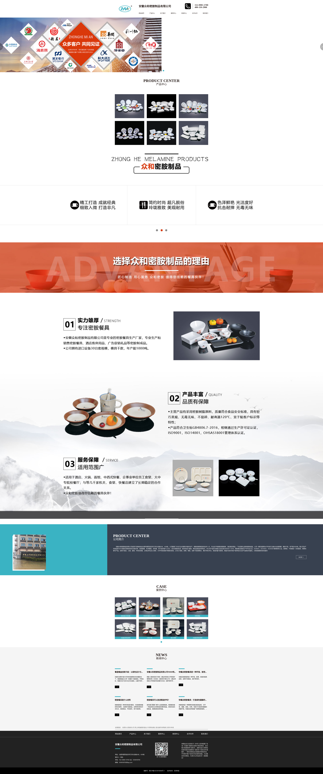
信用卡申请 (170, 727)
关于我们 (163, 13)
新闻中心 (184, 13)
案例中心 (173, 13)
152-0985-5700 (201, 5)
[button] (159, 70)
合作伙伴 (195, 13)
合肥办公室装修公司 (128, 727)
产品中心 (152, 13)
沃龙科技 (176, 771)
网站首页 (141, 13)
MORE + (301, 557)
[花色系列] (129, 106)
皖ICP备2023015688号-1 (157, 771)
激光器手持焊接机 (161, 727)
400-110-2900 (201, 7)
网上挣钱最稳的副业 (141, 727)
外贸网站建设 (151, 727)
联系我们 (205, 13)
